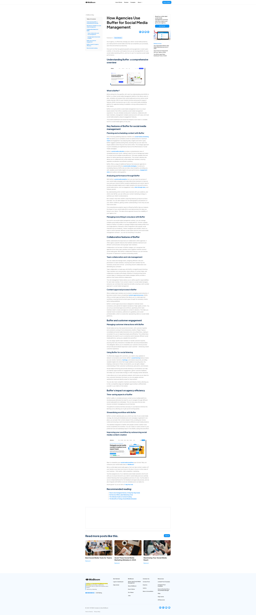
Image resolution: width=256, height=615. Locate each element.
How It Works (118, 2)
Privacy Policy (97, 611)
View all (167, 535)
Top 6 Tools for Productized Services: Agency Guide (161, 51)
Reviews (126, 2)
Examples (133, 2)
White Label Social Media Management (134, 582)
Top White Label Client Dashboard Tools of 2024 (160, 55)
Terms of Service (89, 611)
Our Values (131, 592)
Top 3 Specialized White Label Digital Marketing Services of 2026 (161, 47)
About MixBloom (132, 586)
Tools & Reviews (118, 37)
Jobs (129, 595)
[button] (140, 2)
